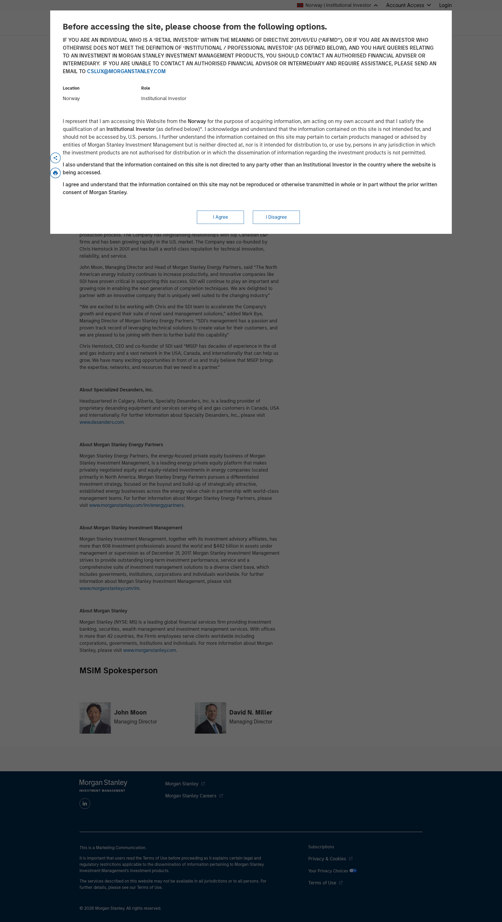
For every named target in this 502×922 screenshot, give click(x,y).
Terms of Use (322, 883)
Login (445, 5)
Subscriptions (321, 846)
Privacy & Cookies (327, 859)
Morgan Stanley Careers (190, 796)
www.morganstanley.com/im (109, 588)
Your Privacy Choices (328, 870)
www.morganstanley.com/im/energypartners (136, 505)
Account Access (405, 5)
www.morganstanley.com (149, 650)
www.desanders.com (101, 422)
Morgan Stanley (181, 784)
